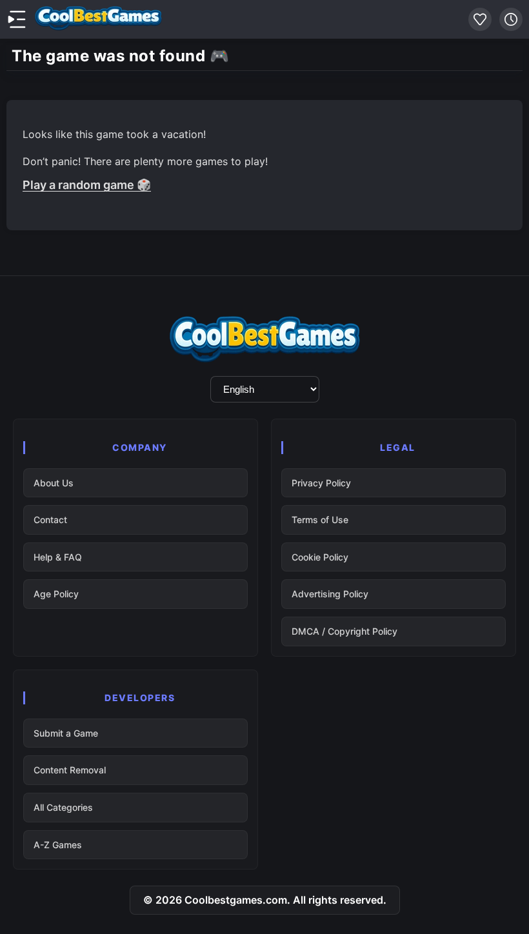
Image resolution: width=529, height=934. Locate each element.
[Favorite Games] (480, 19)
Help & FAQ (58, 556)
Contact (50, 519)
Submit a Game (66, 733)
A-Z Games (58, 844)
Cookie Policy (320, 556)
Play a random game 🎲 (87, 185)
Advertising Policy (330, 593)
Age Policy (56, 593)
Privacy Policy (321, 482)
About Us (54, 482)
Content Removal (70, 769)
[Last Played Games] (511, 19)
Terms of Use (320, 519)
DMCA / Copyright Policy (344, 631)
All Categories (63, 807)
